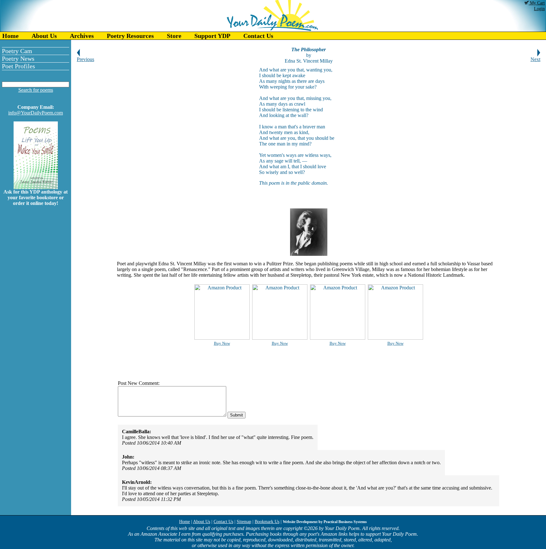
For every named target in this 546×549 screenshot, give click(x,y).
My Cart (537, 3)
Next (535, 59)
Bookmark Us (267, 521)
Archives (82, 35)
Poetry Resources (130, 35)
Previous (85, 59)
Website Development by (325, 522)
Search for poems (35, 90)
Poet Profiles (18, 66)
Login (539, 8)
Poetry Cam (17, 50)
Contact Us (258, 35)
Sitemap (244, 521)
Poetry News (18, 58)
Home (10, 35)
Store (174, 35)
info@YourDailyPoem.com (35, 112)
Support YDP (212, 35)
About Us (44, 35)
